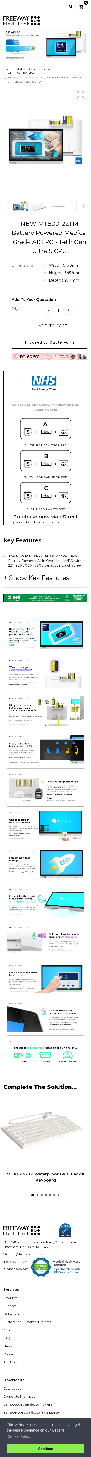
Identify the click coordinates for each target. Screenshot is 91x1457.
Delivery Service (16, 1314)
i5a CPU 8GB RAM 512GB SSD (45, 445)
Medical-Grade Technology (34, 69)
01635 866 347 (17, 1269)
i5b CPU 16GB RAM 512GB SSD (46, 477)
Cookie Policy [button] (19, 1437)
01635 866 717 (17, 1262)
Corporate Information (21, 1396)
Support (10, 1306)
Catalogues (12, 1388)
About (8, 1330)
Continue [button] (45, 1448)
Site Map (10, 1362)
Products (10, 1298)
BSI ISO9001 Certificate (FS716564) (29, 1404)
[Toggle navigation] (81, 20)
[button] (81, 94)
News (8, 1346)
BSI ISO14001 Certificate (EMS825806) (32, 1412)
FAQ (7, 1338)
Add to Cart (53, 326)
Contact (10, 1354)
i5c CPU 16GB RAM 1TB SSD (46, 509)
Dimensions (22, 265)
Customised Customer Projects (27, 1322)
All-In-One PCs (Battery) (24, 73)
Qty (15, 309)
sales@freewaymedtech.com (30, 1254)
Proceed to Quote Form (49, 342)
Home (8, 69)
